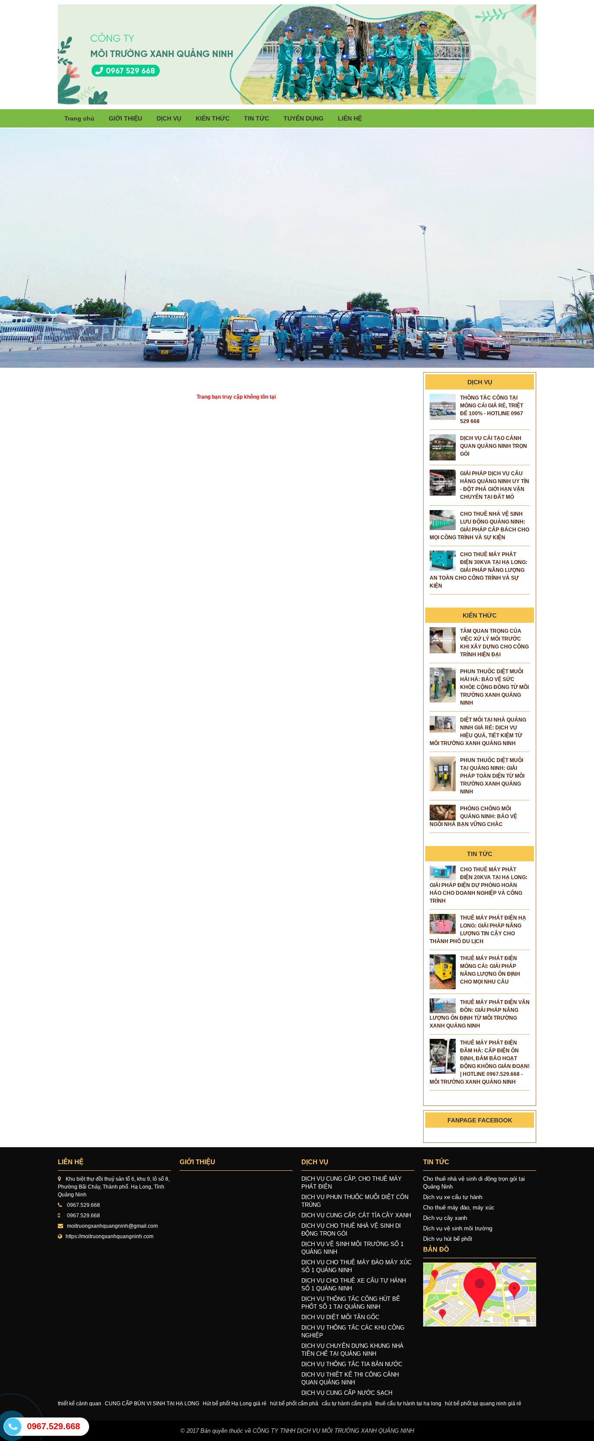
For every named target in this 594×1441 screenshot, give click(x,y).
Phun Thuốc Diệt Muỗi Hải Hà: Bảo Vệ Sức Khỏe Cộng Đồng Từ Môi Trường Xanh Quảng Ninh (494, 687)
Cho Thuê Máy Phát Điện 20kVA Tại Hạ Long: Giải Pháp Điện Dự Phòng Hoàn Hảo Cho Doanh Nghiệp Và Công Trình (478, 885)
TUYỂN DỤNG (304, 118)
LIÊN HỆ (350, 118)
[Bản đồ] (479, 1294)
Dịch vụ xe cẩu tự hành (452, 1197)
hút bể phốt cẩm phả (294, 1404)
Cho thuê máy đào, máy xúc (458, 1207)
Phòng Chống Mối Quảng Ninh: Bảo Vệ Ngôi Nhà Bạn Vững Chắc (473, 816)
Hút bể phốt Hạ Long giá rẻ (235, 1404)
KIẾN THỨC (213, 118)
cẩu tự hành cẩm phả (347, 1404)
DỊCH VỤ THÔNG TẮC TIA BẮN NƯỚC (351, 1364)
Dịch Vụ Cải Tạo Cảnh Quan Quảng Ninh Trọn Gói (493, 446)
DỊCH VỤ (169, 118)
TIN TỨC (256, 118)
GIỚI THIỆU (125, 118)
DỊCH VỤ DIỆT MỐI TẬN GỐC (340, 1317)
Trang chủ (79, 118)
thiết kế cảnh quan (79, 1404)
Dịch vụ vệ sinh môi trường (457, 1228)
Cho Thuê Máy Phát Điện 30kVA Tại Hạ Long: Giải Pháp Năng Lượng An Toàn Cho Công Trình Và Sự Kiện (478, 570)
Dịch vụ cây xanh (445, 1218)
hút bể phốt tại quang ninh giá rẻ (483, 1404)
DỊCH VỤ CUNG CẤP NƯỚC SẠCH (346, 1393)
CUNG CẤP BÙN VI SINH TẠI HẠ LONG (152, 1404)
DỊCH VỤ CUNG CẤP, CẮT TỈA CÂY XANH (356, 1215)
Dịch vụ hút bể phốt (447, 1239)
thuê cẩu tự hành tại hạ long (408, 1404)
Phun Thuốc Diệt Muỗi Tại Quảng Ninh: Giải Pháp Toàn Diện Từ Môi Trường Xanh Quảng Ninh (492, 776)
